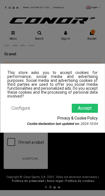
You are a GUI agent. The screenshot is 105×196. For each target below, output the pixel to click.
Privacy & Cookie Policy (77, 118)
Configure (20, 108)
